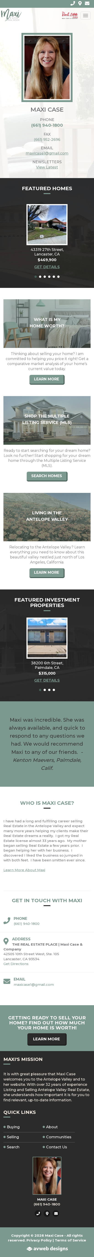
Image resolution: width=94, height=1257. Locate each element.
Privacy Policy (39, 1240)
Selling (13, 1137)
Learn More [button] (46, 379)
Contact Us (56, 1147)
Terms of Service (70, 1240)
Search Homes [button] (46, 476)
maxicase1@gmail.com (47, 153)
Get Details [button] (47, 267)
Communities (58, 1137)
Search (13, 1147)
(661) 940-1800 (47, 125)
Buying (13, 1127)
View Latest (47, 167)
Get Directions (16, 964)
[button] (47, 224)
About (52, 1127)
